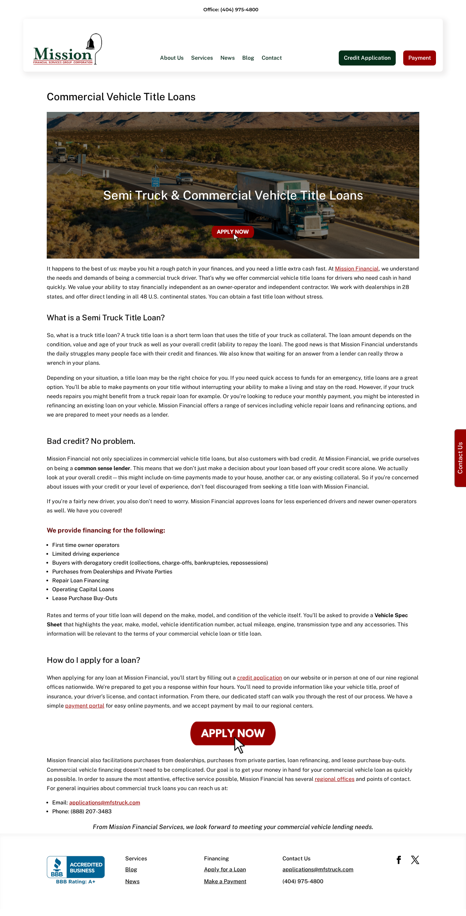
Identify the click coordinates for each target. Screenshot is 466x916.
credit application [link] (259, 677)
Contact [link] (272, 58)
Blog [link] (248, 58)
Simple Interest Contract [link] (286, 117)
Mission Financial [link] (357, 268)
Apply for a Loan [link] (225, 869)
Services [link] (202, 58)
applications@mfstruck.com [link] (317, 869)
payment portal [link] (84, 705)
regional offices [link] (334, 779)
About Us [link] (172, 58)
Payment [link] (419, 58)
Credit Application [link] (367, 58)
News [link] (227, 58)
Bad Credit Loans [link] (182, 130)
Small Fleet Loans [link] (279, 103)
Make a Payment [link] (225, 881)
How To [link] (169, 103)
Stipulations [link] (271, 144)
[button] (399, 860)
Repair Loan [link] (175, 158)
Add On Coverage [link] (278, 130)
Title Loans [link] (174, 144)
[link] (67, 48)
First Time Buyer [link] (181, 117)
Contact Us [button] (460, 458)
